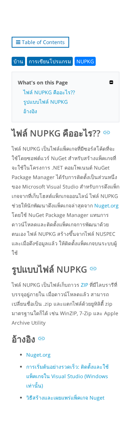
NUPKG (85, 61)
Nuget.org (106, 205)
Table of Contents (42, 42)
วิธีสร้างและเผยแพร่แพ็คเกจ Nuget (65, 397)
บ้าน (18, 61)
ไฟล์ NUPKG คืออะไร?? (49, 92)
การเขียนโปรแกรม (50, 61)
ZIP (84, 284)
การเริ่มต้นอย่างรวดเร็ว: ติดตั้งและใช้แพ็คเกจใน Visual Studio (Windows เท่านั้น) (67, 376)
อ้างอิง (30, 111)
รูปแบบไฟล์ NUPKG (45, 101)
